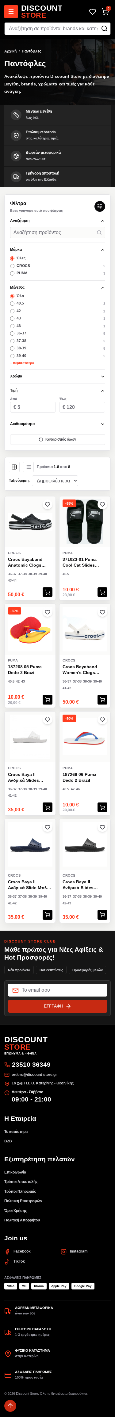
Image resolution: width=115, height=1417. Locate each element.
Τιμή (13, 390)
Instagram (79, 1251)
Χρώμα (16, 376)
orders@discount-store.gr (34, 1075)
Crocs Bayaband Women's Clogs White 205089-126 (81, 670)
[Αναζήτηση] (104, 28)
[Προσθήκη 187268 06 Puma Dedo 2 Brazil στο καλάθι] (102, 807)
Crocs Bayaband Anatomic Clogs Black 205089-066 (26, 562)
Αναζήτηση (19, 220)
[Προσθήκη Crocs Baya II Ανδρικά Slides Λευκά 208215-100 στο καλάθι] (47, 807)
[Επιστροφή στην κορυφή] (10, 1406)
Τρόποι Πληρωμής (20, 1191)
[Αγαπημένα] (92, 11)
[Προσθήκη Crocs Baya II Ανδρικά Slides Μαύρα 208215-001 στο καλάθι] (102, 915)
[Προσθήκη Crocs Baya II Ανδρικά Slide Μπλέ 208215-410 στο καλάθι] (47, 915)
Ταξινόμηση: (19, 480)
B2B (8, 1141)
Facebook (22, 1251)
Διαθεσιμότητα (22, 424)
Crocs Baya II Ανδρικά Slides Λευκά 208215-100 (26, 778)
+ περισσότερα (22, 363)
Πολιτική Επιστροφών (23, 1201)
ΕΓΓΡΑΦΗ (53, 1006)
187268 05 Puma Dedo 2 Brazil (25, 669)
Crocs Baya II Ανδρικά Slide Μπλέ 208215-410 (28, 885)
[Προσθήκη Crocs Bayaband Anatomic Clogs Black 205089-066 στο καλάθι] (47, 592)
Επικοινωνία (15, 1172)
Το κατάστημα (16, 1132)
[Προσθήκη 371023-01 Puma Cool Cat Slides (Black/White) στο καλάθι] (102, 592)
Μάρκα (16, 249)
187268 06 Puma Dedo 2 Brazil (79, 777)
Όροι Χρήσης (15, 1211)
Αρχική (10, 51)
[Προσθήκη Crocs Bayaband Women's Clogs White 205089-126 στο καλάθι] (102, 700)
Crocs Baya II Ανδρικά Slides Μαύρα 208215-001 (82, 885)
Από (13, 399)
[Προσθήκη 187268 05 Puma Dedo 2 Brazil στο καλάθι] (47, 700)
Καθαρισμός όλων (60, 439)
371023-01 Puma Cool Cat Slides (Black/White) (80, 562)
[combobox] (57, 28)
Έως (63, 399)
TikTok (19, 1261)
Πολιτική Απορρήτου (22, 1220)
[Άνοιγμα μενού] (11, 11)
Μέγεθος (17, 287)
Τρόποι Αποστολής (20, 1182)
